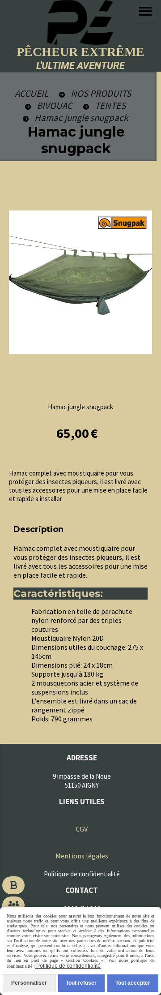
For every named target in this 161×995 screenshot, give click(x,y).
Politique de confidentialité (68, 966)
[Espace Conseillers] (13, 905)
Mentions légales (81, 855)
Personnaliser (29, 983)
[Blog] (13, 885)
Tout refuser (81, 983)
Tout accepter (132, 983)
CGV (82, 828)
